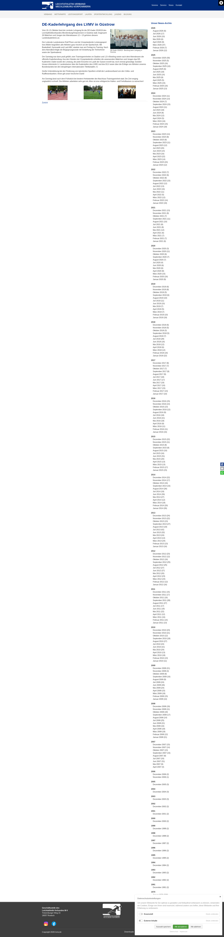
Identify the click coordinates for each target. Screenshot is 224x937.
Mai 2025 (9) (158, 77)
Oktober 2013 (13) (160, 521)
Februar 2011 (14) (160, 620)
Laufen (88, 14)
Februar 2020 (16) (160, 277)
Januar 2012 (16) (160, 585)
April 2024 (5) (158, 118)
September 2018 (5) (161, 333)
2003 (153, 796)
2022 (153, 169)
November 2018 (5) (161, 328)
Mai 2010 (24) (158, 650)
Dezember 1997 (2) (161, 843)
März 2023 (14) (159, 159)
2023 (153, 131)
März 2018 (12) (159, 350)
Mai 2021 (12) (158, 230)
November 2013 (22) (161, 518)
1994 (153, 862)
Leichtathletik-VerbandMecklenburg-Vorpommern (73, 5)
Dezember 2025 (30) (161, 58)
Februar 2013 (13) (160, 544)
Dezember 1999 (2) (161, 829)
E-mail (222, 468)
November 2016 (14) (161, 404)
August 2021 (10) (160, 222)
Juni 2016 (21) (159, 418)
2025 (153, 55)
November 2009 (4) (161, 671)
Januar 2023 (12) (160, 165)
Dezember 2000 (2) (161, 821)
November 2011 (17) (161, 595)
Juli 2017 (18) (158, 377)
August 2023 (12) (160, 145)
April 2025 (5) (158, 80)
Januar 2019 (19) (160, 318)
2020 (153, 246)
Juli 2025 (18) (158, 72)
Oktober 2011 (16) (160, 598)
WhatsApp (222, 473)
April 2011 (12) (159, 614)
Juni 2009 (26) (159, 685)
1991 (153, 885)
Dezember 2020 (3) (161, 249)
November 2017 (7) (161, 366)
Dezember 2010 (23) (161, 630)
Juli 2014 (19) (158, 491)
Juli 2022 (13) (158, 186)
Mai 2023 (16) (158, 154)
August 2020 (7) (159, 260)
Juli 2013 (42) (158, 530)
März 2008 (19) (159, 732)
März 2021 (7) (158, 236)
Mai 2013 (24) (158, 535)
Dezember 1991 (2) (161, 887)
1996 (153, 848)
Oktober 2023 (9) (160, 140)
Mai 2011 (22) (158, 612)
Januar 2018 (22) (160, 356)
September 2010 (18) (161, 638)
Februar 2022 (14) (160, 200)
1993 (153, 870)
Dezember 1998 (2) (161, 836)
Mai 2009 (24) (158, 688)
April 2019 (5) (158, 309)
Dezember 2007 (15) (161, 745)
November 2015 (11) (161, 442)
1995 (153, 855)
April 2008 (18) (159, 729)
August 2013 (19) (160, 527)
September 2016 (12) (161, 410)
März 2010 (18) (159, 655)
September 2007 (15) (161, 753)
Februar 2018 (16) (160, 353)
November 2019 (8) (161, 290)
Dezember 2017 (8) (161, 363)
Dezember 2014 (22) (161, 477)
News (171, 5)
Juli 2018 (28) (158, 339)
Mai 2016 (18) (158, 421)
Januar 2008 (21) (160, 737)
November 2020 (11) (161, 251)
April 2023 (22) (159, 157)
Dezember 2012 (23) (161, 554)
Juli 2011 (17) (158, 606)
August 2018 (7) (159, 336)
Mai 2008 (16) (158, 726)
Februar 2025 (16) (160, 86)
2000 (153, 818)
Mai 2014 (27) (158, 497)
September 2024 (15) (161, 104)
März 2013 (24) (159, 541)
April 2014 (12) (159, 500)
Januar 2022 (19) (160, 203)
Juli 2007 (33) (158, 759)
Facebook (222, 464)
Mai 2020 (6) (158, 268)
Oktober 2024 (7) (160, 102)
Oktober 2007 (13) (160, 750)
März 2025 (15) (159, 83)
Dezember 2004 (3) (161, 792)
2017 (153, 360)
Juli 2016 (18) (158, 415)
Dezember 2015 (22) (161, 439)
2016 (153, 398)
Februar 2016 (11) (160, 429)
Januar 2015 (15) (160, 470)
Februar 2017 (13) (160, 391)
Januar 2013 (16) (160, 546)
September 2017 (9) (161, 371)
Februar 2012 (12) (160, 582)
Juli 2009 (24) (158, 682)
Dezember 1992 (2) (161, 880)
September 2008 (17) (161, 715)
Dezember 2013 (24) (161, 516)
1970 (153, 892)
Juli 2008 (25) (158, 720)
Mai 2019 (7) (158, 306)
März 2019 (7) (158, 312)
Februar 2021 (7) (160, 238)
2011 (153, 589)
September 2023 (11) (161, 143)
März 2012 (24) (159, 579)
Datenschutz (174, 931)
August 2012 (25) (160, 565)
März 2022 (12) (159, 197)
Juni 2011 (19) (159, 609)
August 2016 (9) (159, 412)
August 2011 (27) (160, 603)
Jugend (118, 14)
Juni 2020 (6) (158, 265)
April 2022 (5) (158, 195)
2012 (153, 551)
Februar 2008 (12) (160, 734)
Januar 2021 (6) (159, 241)
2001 (153, 811)
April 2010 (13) (159, 652)
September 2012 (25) (161, 562)
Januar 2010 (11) (160, 661)
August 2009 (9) (159, 679)
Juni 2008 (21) (159, 723)
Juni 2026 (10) (159, 36)
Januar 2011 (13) (160, 623)
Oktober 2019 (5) (160, 292)
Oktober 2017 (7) (160, 369)
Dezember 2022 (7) (161, 172)
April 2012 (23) (159, 576)
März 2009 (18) (159, 693)
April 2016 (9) (158, 424)
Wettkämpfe (60, 14)
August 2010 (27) (160, 641)
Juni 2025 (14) (159, 75)
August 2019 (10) (160, 298)
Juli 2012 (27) (158, 568)
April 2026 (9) (158, 42)
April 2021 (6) (158, 233)
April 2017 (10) (159, 385)
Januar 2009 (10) (160, 699)
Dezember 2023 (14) (161, 134)
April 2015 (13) (159, 462)
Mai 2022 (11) (158, 192)
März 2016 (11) (159, 426)
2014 (153, 475)
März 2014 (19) (159, 503)
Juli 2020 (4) (158, 263)
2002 (153, 804)
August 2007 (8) (159, 756)
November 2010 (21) (161, 633)
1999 (153, 826)
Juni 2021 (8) (158, 227)
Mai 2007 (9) (158, 764)
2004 (153, 789)
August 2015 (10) (160, 451)
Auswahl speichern (163, 927)
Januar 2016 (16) (160, 432)
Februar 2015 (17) (160, 467)
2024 (153, 93)
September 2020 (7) (161, 257)
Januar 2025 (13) (160, 89)
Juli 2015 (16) (158, 453)
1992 (153, 877)
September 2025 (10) (161, 66)
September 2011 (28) (161, 600)
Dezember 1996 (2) (161, 851)
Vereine (155, 5)
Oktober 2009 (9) (160, 674)
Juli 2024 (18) (158, 110)
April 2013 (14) (159, 538)
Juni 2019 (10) (159, 304)
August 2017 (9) (159, 374)
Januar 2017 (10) (160, 394)
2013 (153, 513)
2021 (153, 208)
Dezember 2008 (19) (161, 706)
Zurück (45, 103)
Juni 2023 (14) (159, 151)
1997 (153, 840)
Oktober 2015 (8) (160, 445)
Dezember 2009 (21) (161, 668)
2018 (153, 322)
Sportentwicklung (103, 14)
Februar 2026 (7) (160, 48)
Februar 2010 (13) (160, 658)
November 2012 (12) (161, 557)
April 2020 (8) (158, 271)
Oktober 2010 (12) (160, 636)
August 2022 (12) (160, 183)
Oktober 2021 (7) (160, 216)
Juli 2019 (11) (158, 301)
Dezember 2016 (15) (161, 401)
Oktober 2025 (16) (160, 63)
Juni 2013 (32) (159, 532)
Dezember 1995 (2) (161, 858)
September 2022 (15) (161, 181)
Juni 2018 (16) (159, 342)
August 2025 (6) (159, 69)
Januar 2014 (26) (160, 508)
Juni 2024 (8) (158, 113)
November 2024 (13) (161, 99)
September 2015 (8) (161, 448)
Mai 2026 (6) (158, 39)
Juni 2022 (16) (159, 189)
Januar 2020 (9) (159, 279)
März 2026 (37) (159, 45)
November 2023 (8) (161, 137)
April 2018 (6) (158, 347)
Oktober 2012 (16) (160, 559)
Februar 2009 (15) (160, 696)
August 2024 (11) (160, 107)
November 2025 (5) (161, 61)
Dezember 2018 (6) (161, 325)
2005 (153, 782)
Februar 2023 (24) (160, 162)
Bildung (128, 14)
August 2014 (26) (160, 489)
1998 (153, 833)
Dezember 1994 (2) (161, 865)
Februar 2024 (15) (160, 124)
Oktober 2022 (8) (160, 178)
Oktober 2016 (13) (160, 407)
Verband (48, 14)
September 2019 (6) (161, 295)
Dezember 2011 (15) (161, 592)
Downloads (129, 932)
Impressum (183, 931)
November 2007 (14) (161, 747)
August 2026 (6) (159, 31)
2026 (153, 28)
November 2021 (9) (161, 213)
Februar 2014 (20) (160, 505)
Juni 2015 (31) (159, 456)
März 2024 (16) (159, 121)
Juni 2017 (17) (159, 380)
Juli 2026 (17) (158, 34)
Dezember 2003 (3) (161, 799)
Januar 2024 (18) (160, 127)
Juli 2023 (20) (158, 148)
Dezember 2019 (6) (161, 287)
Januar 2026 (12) (160, 50)
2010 (153, 627)
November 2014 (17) (161, 480)
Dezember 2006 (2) (161, 774)
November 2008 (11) (161, 709)
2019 (153, 284)
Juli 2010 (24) (158, 644)
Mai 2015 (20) (158, 459)
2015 (153, 437)
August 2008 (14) (160, 718)
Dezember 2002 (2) (161, 806)
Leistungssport (75, 14)
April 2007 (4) (158, 767)
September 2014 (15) (161, 486)
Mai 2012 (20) (158, 573)
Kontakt (179, 5)
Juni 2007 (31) (159, 761)
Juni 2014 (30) (159, 494)
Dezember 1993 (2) (161, 873)
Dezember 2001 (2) (161, 814)
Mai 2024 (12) (158, 116)
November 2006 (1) (161, 777)
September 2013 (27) (161, 524)
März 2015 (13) (159, 465)
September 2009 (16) (161, 677)
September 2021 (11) (161, 219)
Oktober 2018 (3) (160, 330)
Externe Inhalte (150, 921)
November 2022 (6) (161, 175)
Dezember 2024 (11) (161, 96)
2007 (153, 742)
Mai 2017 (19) (158, 383)
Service (163, 5)
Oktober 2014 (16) (160, 483)
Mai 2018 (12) (158, 344)
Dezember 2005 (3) (161, 784)
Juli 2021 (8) (158, 224)
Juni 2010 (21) (159, 647)
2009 (153, 665)
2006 (153, 771)
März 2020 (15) (159, 274)
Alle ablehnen (196, 927)
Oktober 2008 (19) (160, 712)
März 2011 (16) (159, 617)
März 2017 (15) (159, 388)
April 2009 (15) (159, 691)
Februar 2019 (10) (160, 315)
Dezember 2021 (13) (161, 210)
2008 (153, 704)
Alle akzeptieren (181, 927)
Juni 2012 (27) (159, 571)
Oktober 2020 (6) (160, 254)
